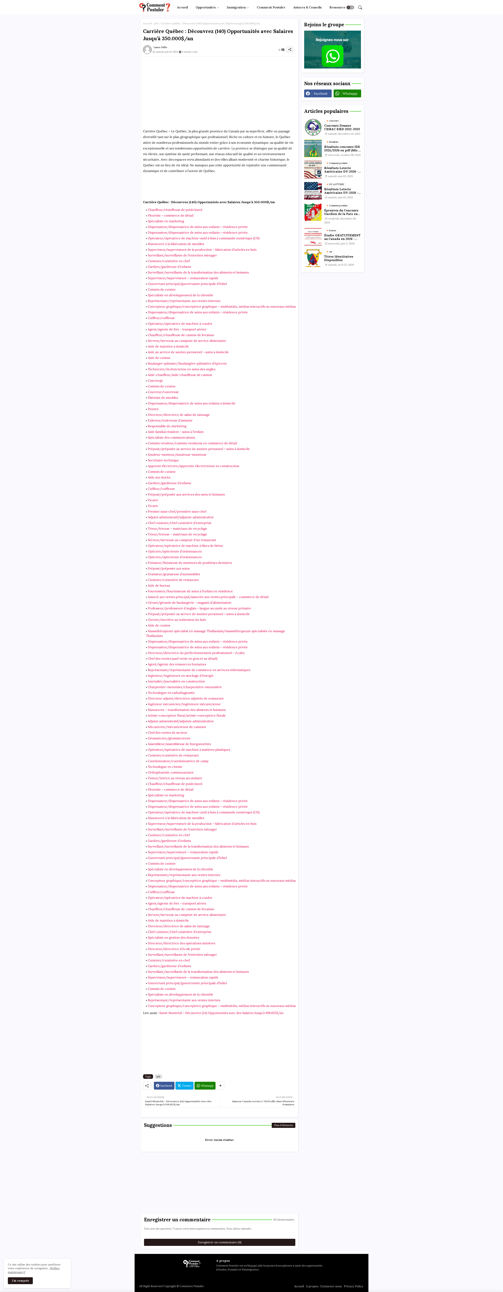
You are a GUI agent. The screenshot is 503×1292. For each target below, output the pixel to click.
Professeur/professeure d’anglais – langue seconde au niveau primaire (199, 608)
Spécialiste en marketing (166, 221)
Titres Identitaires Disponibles (338, 258)
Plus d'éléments (283, 1125)
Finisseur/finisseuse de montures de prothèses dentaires (190, 563)
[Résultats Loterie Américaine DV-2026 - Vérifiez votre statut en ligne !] (313, 191)
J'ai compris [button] (20, 1280)
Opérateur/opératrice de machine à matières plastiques (189, 750)
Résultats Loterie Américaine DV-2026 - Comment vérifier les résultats (341, 169)
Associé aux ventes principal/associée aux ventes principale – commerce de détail (208, 597)
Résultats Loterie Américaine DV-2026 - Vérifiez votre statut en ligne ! (342, 191)
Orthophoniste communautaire (171, 772)
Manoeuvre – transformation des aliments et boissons (187, 710)
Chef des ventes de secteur (167, 732)
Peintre (153, 409)
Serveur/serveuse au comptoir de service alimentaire (187, 341)
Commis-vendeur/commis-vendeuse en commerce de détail (192, 443)
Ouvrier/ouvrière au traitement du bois (177, 620)
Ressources (338, 7)
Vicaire (153, 500)
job (156, 23)
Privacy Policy (353, 1286)
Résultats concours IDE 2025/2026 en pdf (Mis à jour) (342, 148)
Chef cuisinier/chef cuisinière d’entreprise (179, 523)
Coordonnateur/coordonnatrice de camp (178, 761)
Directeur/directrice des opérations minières (181, 943)
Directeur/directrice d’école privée (174, 949)
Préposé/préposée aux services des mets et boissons (186, 494)
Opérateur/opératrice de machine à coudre (180, 324)
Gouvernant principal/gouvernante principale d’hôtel (187, 284)
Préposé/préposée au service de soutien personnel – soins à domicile (199, 449)
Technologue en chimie (165, 767)
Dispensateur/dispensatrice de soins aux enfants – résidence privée (198, 227)
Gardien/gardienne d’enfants (169, 267)
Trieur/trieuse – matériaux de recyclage (177, 528)
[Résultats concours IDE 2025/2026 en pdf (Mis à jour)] (313, 148)
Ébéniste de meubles (163, 398)
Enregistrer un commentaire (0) (219, 1242)
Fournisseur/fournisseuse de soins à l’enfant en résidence (190, 591)
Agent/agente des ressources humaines (177, 664)
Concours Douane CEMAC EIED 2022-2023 (342, 127)
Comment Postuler (271, 7)
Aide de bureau (159, 585)
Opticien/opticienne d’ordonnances (175, 551)
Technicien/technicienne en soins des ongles (181, 369)
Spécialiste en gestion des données (173, 937)
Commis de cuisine (162, 289)
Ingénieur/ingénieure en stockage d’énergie (181, 676)
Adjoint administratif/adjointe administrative (181, 517)
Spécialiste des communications (171, 437)
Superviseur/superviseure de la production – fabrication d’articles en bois (202, 249)
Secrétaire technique (163, 460)
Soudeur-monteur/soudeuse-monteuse (177, 454)
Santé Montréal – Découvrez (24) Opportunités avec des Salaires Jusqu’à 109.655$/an (221, 1013)
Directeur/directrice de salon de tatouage (179, 415)
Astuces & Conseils (307, 7)
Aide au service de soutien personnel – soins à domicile (188, 352)
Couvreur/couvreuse (163, 392)
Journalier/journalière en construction (176, 681)
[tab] (182, 7)
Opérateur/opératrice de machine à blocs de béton (185, 546)
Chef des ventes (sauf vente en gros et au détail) (182, 658)
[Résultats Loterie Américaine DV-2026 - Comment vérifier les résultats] (313, 169)
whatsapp (350, 93)
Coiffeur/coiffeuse (161, 318)
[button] (350, 7)
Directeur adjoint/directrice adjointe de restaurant (186, 698)
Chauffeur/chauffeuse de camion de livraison (181, 335)
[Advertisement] (219, 84)
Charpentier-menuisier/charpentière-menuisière (185, 687)
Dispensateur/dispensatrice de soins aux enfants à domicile (191, 403)
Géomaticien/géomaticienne (169, 738)
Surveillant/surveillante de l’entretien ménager (182, 255)
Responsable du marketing (167, 426)
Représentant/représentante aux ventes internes (184, 301)
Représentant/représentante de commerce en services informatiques (199, 670)
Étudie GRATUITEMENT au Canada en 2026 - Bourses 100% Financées (342, 237)
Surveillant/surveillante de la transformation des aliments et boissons (198, 272)
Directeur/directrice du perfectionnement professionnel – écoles (196, 653)
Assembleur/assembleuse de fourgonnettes (179, 744)
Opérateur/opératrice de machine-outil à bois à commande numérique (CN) (204, 238)
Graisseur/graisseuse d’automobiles (174, 574)
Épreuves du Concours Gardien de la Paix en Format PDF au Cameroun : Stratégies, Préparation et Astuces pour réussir (342, 212)
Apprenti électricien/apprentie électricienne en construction (193, 466)
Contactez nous (331, 1286)
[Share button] (220, 1086)
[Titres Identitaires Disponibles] (313, 258)
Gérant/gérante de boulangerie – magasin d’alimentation (189, 602)
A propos (312, 1286)
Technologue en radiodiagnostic (171, 693)
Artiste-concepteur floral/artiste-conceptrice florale (187, 715)
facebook (321, 93)
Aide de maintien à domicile (168, 346)
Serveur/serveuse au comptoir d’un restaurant (182, 540)
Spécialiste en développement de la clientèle (180, 295)
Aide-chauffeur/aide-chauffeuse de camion (180, 375)
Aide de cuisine (159, 358)
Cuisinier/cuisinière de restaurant (173, 580)
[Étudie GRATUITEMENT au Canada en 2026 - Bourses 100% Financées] (313, 237)
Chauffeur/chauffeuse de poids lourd (175, 210)
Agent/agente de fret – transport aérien (177, 329)
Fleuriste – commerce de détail (170, 215)
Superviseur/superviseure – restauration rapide (183, 278)
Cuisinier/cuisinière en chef (169, 261)
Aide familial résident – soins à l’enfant (176, 432)
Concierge (155, 380)
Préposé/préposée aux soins (169, 568)
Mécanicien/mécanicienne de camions (177, 727)
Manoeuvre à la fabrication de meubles (176, 244)
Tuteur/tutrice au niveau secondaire (175, 778)
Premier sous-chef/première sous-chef (177, 511)
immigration (236, 7)
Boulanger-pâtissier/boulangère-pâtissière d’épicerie (187, 363)
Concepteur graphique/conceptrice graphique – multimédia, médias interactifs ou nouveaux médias (222, 306)
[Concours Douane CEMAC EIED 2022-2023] (313, 127)
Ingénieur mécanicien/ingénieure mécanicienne (184, 704)
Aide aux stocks (159, 477)
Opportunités (206, 7)
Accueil (182, 7)
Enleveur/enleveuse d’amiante (170, 420)
